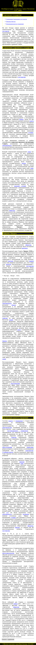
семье (29, 152)
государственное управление (17, 431)
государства (21, 77)
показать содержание (8, 639)
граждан (5, 318)
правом (31, 261)
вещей (11, 320)
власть (32, 121)
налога (24, 163)
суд (7, 512)
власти (10, 421)
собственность (6, 303)
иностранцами (15, 383)
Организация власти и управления (15, 24)
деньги (13, 305)
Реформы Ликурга (11, 21)
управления (19, 421)
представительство (8, 553)
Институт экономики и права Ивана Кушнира (15, 644)
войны (21, 119)
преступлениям (7, 447)
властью (10, 261)
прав (31, 168)
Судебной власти (7, 452)
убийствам (30, 447)
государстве (30, 266)
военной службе (20, 186)
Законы (4, 341)
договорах (26, 514)
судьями (30, 132)
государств (5, 31)
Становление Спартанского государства (16, 19)
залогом (8, 264)
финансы (30, 526)
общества (12, 210)
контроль (25, 248)
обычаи (17, 527)
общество (16, 607)
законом (21, 462)
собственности (7, 145)
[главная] (18, 7)
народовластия (7, 427)
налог (19, 329)
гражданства (29, 450)
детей (4, 359)
